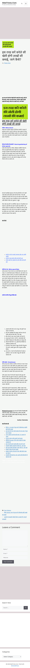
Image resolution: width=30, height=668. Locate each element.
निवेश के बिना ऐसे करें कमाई (12, 449)
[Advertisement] (15, 23)
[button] (22, 3)
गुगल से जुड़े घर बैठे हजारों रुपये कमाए (14, 438)
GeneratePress (15, 665)
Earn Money (7, 510)
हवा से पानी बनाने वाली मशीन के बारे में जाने (15, 444)
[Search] (26, 608)
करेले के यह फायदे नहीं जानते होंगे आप (14, 258)
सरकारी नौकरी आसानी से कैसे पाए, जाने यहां (15, 445)
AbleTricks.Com (9, 3)
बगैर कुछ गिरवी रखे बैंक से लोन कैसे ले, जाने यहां (16, 447)
